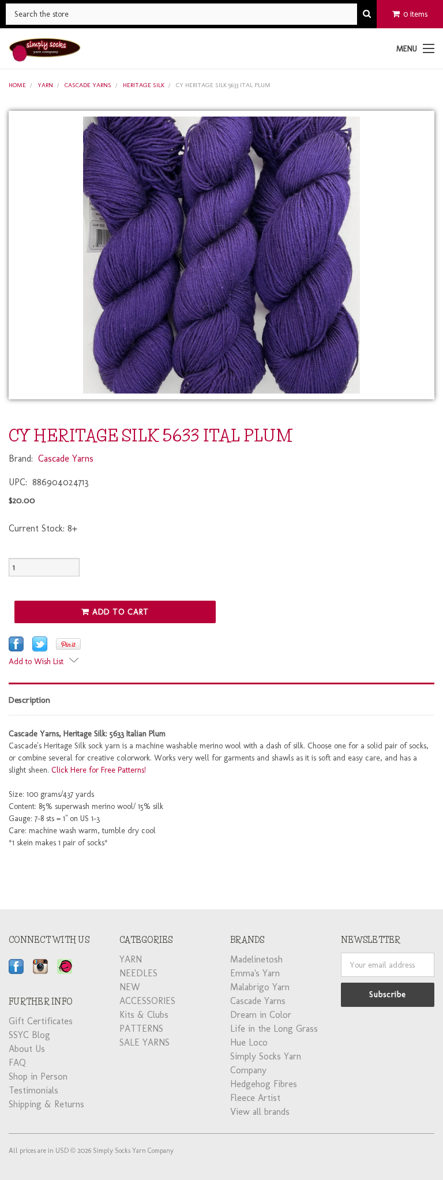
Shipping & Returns (46, 1104)
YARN (45, 85)
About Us (27, 1048)
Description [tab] (29, 700)
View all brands (260, 1111)
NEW (129, 987)
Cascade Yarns (88, 85)
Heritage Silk (143, 85)
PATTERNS (141, 1028)
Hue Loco (249, 1042)
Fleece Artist (255, 1097)
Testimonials (33, 1090)
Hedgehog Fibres (263, 1083)
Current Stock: (43, 528)
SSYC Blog (29, 1034)
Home (17, 85)
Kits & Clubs (143, 1014)
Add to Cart (119, 612)
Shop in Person (38, 1076)
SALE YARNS (144, 1042)
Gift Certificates (41, 1021)
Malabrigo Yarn (260, 987)
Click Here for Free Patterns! (98, 770)
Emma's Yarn (255, 973)
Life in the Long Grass (274, 1028)
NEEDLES (138, 973)
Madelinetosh (256, 959)
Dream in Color (260, 1014)
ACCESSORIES (147, 1000)
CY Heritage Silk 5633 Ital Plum (223, 85)
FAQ (17, 1062)
